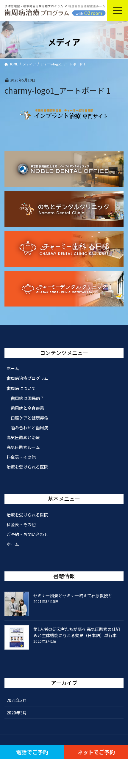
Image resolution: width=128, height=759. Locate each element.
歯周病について (21, 388)
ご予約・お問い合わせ (27, 534)
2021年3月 (17, 700)
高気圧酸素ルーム (23, 447)
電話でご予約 (32, 752)
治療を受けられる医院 (27, 467)
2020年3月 (17, 713)
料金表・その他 (21, 457)
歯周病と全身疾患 (27, 408)
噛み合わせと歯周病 (29, 427)
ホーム (13, 368)
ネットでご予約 (96, 752)
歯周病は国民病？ (27, 398)
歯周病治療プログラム (27, 378)
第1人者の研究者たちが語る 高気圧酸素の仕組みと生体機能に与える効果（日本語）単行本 (76, 632)
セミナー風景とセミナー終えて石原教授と (72, 595)
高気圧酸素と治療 (23, 437)
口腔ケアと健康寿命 (29, 418)
